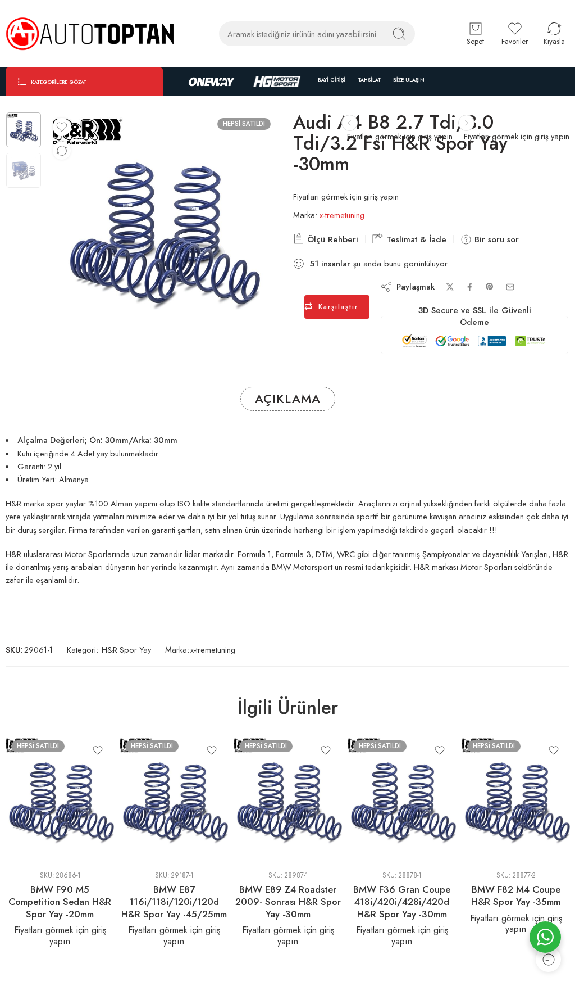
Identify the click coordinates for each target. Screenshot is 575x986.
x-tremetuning (342, 215)
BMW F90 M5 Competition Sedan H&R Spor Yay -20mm (59, 901)
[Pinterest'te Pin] (489, 286)
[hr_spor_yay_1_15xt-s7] (23, 129)
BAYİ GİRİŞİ (331, 79)
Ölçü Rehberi (331, 239)
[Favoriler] (62, 127)
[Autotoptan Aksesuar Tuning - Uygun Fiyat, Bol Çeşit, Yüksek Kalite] (90, 34)
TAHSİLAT (369, 79)
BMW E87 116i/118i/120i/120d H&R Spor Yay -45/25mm (174, 901)
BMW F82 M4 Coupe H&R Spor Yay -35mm (515, 895)
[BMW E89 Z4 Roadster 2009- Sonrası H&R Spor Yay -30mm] (288, 798)
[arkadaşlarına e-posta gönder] (510, 287)
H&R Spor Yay (126, 649)
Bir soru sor (495, 239)
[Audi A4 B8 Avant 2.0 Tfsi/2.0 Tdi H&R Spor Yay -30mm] (466, 123)
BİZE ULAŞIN (409, 79)
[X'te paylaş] (450, 287)
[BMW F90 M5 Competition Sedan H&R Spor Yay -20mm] (60, 798)
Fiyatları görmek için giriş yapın (516, 136)
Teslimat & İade (415, 239)
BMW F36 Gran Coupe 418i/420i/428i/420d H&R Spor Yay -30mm (401, 901)
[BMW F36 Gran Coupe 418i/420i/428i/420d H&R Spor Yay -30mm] (402, 798)
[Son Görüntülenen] (548, 959)
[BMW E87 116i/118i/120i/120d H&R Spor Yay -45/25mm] (174, 798)
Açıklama (288, 399)
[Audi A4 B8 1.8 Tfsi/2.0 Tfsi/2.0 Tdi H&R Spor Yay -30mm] (349, 123)
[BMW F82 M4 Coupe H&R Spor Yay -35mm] (516, 798)
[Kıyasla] (62, 151)
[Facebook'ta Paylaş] (470, 287)
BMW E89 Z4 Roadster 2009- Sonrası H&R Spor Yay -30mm (288, 901)
